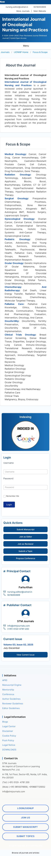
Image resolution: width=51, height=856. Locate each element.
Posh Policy (8, 740)
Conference (8, 694)
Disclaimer (7, 731)
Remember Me (12, 496)
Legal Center (9, 726)
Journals (5, 52)
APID (4, 680)
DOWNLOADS (9, 749)
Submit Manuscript (25, 529)
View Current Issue (25, 654)
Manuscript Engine (11, 685)
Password (8, 478)
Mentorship (8, 689)
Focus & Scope (40, 52)
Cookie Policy (9, 735)
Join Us (25, 817)
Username (8, 462)
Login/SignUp (25, 808)
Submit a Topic (25, 551)
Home (21, 52)
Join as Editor (25, 536)
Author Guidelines (11, 698)
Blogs (5, 721)
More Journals (22, 11)
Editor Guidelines (11, 708)
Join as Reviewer (25, 544)
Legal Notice (8, 745)
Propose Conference (25, 558)
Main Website (40, 11)
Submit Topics (26, 836)
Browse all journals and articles (25, 853)
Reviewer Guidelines (12, 703)
